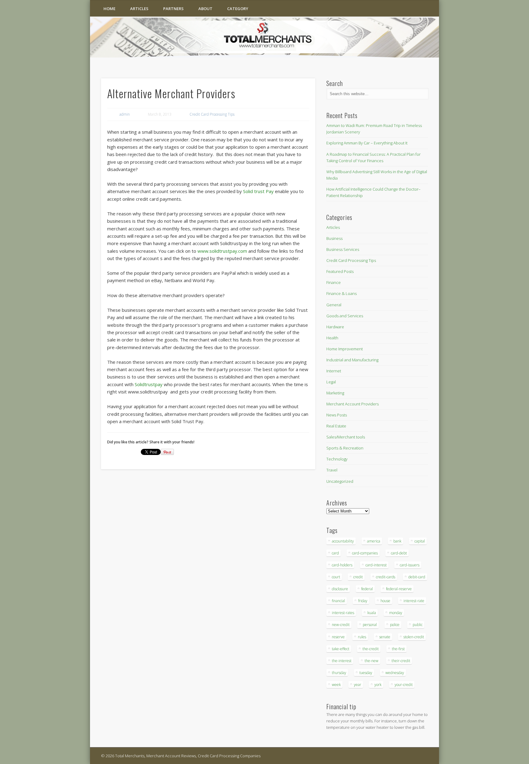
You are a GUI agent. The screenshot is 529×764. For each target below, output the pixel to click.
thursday (339, 672)
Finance (333, 282)
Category (237, 8)
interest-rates (343, 612)
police (395, 624)
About (205, 8)
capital (420, 541)
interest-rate (413, 600)
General (333, 304)
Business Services (342, 249)
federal (367, 588)
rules (362, 636)
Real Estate (336, 426)
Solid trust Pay (258, 191)
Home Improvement (344, 349)
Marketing (335, 393)
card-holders (342, 565)
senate (384, 636)
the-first (398, 648)
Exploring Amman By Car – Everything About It (366, 143)
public (417, 624)
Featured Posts (340, 271)
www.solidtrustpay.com (222, 251)
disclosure (340, 588)
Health (332, 338)
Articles (139, 8)
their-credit (401, 660)
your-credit (404, 684)
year (357, 684)
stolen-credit (413, 636)
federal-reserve (399, 588)
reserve (338, 636)
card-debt (399, 553)
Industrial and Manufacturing (352, 360)
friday (362, 600)
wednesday (394, 672)
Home (109, 8)
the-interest (341, 660)
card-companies (365, 553)
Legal (331, 382)
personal (370, 624)
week (336, 684)
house (385, 600)
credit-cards (385, 577)
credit (358, 577)
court (336, 577)
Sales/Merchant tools (345, 437)
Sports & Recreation (344, 448)
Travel (331, 470)
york (377, 684)
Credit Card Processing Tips (211, 114)
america (373, 541)
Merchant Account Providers (352, 404)
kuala (371, 612)
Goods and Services (344, 316)
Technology (336, 459)
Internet (333, 371)
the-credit (370, 648)
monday (395, 612)
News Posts (336, 415)
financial (338, 600)
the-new (371, 660)
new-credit (341, 624)
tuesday (365, 672)
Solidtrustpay (149, 384)
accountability (343, 541)
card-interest (376, 565)
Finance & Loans (341, 293)
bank (397, 541)
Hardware (335, 327)
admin (124, 114)
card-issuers (409, 565)
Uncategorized (339, 481)
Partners (173, 8)
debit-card (416, 577)
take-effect (340, 648)
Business (334, 238)
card (335, 553)
